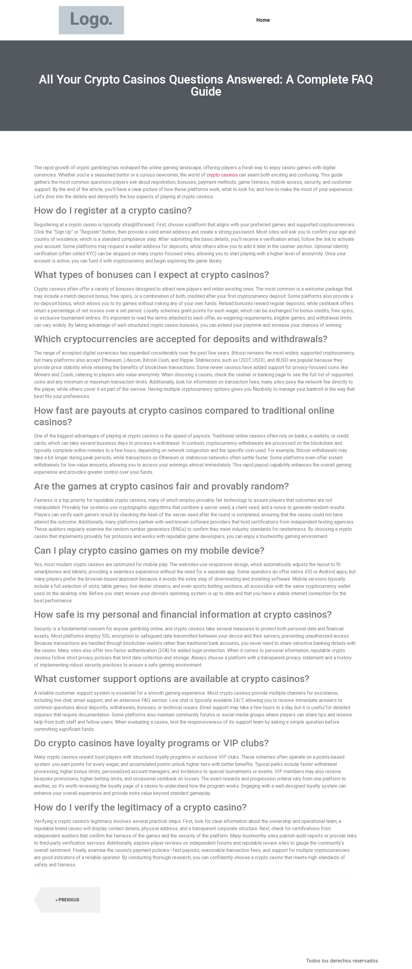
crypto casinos (222, 175)
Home (263, 20)
